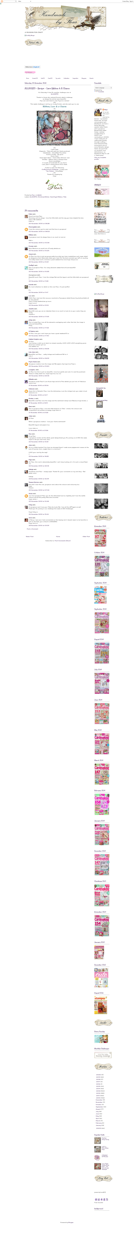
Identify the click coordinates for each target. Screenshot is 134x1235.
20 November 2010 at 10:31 (39, 262)
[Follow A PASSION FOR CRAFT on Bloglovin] (32, 68)
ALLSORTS (54, 94)
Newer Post (29, 536)
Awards (91, 78)
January (98, 1125)
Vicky (30, 504)
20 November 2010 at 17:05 (39, 316)
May (97, 1116)
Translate (101, 91)
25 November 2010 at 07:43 (39, 490)
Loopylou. (32, 369)
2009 (98, 1128)
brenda (31, 284)
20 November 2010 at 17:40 (39, 335)
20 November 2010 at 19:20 (39, 366)
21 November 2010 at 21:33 (38, 412)
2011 (98, 1095)
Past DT (43, 78)
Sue (30, 434)
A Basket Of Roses (105, 1155)
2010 (98, 1098)
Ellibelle (31, 379)
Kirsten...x (32, 398)
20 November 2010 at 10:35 (39, 271)
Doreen (31, 246)
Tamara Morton (34, 482)
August (98, 1109)
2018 (98, 1079)
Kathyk (31, 469)
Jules (30, 416)
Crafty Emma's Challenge (50, 169)
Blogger (70, 1222)
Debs (30, 214)
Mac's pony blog (101, 400)
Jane (30, 445)
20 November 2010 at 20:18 (39, 375)
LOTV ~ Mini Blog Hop (105, 1148)
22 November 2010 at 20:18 (39, 466)
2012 (98, 1093)
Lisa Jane (32, 352)
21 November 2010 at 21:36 (38, 430)
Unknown (32, 389)
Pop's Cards (33, 361)
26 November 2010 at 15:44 (39, 514)
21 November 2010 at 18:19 (38, 403)
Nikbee (31, 235)
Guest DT (50, 78)
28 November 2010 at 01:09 (39, 525)
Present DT (35, 78)
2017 (98, 1081)
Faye (30, 459)
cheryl (31, 254)
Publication (66, 78)
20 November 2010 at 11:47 (38, 292)
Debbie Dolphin (34, 339)
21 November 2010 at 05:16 (38, 385)
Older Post (86, 536)
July (97, 1111)
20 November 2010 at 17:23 (39, 328)
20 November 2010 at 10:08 (39, 242)
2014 (98, 1088)
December (99, 1100)
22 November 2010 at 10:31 (38, 441)
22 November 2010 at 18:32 (39, 456)
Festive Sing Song (105, 1138)
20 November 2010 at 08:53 (39, 231)
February (99, 1123)
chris (30, 517)
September (99, 1107)
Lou (30, 295)
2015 (98, 1086)
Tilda (64, 197)
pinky (30, 320)
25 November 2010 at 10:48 (39, 501)
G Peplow (32, 331)
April (97, 1118)
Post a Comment (32, 529)
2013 (98, 1091)
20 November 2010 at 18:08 (39, 348)
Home (27, 78)
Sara (30, 406)
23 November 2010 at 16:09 (39, 478)
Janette (31, 308)
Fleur (106, 109)
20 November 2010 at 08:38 (39, 223)
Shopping (84, 78)
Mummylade (33, 227)
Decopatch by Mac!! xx (100, 388)
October (99, 1104)
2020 (98, 1074)
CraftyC (31, 265)
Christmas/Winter (43, 197)
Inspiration (75, 78)
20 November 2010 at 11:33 (38, 281)
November (99, 1102)
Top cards (58, 78)
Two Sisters (50, 171)
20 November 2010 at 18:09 (39, 358)
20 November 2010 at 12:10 (39, 305)
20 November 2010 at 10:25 (39, 250)
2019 (98, 1077)
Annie (30, 493)
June (97, 1113)
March (98, 1120)
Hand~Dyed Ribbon (56, 197)
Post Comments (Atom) (62, 540)
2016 (98, 1084)
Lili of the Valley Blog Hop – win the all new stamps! (105, 1166)
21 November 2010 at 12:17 (38, 395)
